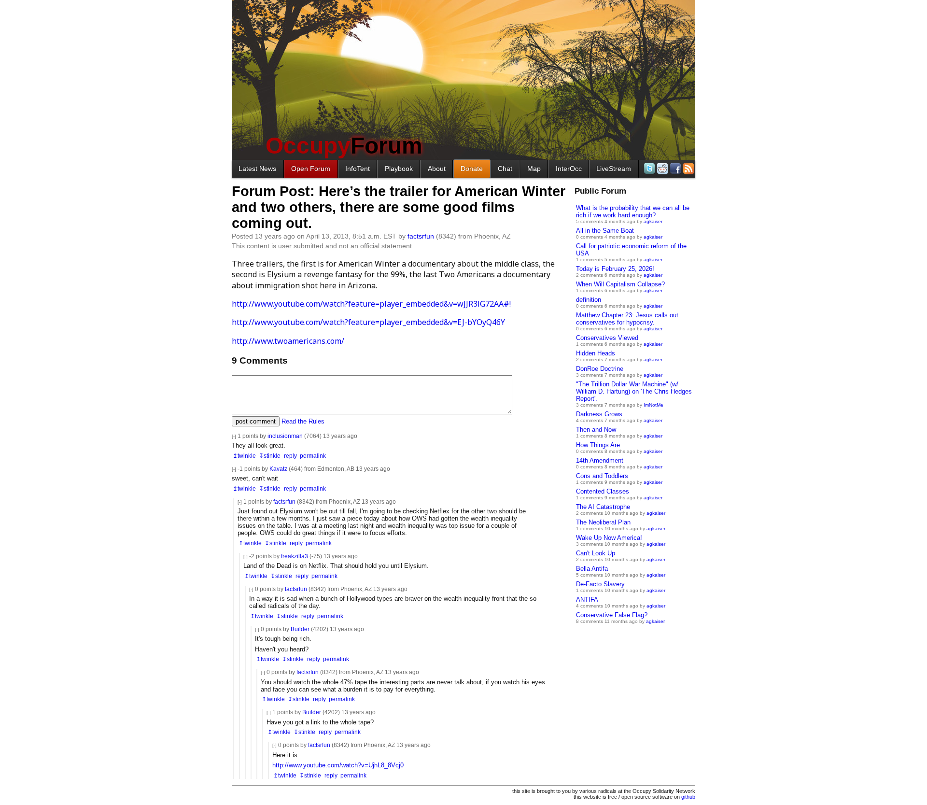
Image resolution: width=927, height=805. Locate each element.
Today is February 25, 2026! (615, 268)
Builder (300, 629)
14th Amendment (599, 460)
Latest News (257, 168)
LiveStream (613, 168)
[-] (234, 436)
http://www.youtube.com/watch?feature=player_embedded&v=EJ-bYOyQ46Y (368, 322)
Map (534, 168)
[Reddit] (661, 168)
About (437, 168)
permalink (313, 455)
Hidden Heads (595, 353)
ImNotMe (653, 405)
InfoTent (357, 168)
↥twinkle (244, 455)
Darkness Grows (599, 414)
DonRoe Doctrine (599, 368)
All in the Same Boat (605, 230)
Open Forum (310, 168)
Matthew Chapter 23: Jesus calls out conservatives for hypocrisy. (627, 318)
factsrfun (420, 236)
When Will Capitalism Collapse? (620, 284)
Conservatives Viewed (607, 337)
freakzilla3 (294, 556)
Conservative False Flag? (611, 615)
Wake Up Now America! (609, 537)
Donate (472, 168)
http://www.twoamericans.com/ (288, 341)
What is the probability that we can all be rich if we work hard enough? (632, 211)
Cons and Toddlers (602, 476)
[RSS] (687, 168)
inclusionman (285, 436)
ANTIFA (587, 599)
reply (290, 455)
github (688, 797)
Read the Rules (302, 421)
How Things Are (598, 445)
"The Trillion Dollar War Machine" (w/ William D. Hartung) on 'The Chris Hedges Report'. (634, 391)
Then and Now (596, 429)
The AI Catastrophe (603, 506)
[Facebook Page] (674, 168)
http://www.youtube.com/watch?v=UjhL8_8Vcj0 (338, 765)
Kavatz (278, 469)
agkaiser (653, 221)
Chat (505, 168)
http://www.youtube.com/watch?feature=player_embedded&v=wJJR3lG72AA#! (371, 303)
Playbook (399, 168)
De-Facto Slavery (600, 584)
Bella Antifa (592, 568)
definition (588, 299)
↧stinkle (270, 455)
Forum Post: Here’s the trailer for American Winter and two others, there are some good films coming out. (398, 207)
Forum (344, 145)
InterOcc (569, 168)
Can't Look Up (595, 553)
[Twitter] (648, 168)
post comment (256, 421)
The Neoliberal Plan (603, 522)
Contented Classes (602, 491)
